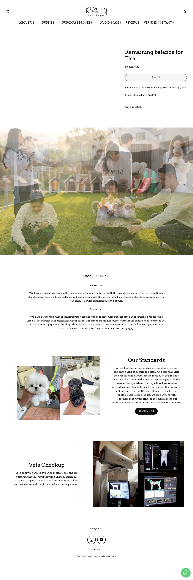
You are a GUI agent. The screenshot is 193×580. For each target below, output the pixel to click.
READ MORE (146, 411)
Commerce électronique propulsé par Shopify (96, 556)
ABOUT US (27, 22)
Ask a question (133, 107)
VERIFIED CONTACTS (159, 22)
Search (96, 549)
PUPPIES (48, 22)
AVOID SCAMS (110, 22)
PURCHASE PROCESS (77, 22)
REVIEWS (132, 22)
